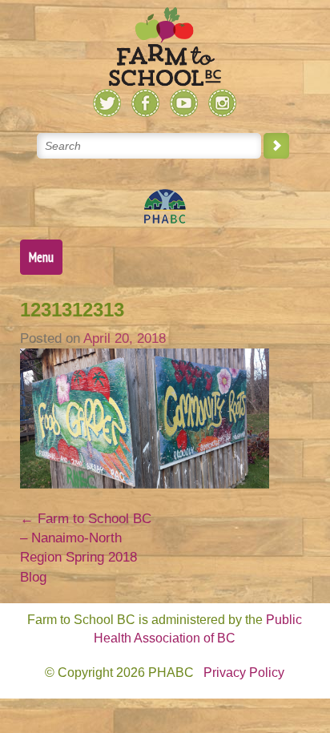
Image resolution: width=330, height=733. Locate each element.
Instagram (222, 103)
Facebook (145, 103)
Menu (41, 257)
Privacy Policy (243, 672)
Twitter (107, 103)
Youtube (184, 103)
